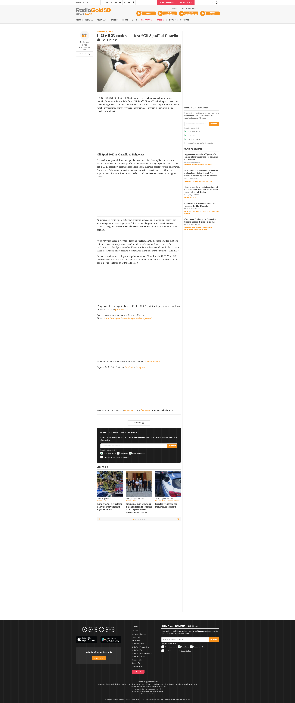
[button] (84, 53)
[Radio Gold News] (146, 13)
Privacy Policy (125, 457)
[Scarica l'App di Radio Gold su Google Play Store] (110, 639)
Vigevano (208, 165)
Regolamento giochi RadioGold (163, 684)
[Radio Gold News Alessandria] (167, 13)
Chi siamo (135, 631)
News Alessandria (109, 453)
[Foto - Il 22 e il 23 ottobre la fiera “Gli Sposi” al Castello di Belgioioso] (139, 68)
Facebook (128, 367)
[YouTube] (111, 2)
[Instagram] (116, 2)
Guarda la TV (187, 2)
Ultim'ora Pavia (138, 650)
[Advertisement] (139, 133)
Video (134, 20)
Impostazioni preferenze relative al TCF (147, 689)
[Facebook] (103, 2)
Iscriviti (172, 446)
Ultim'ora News (138, 643)
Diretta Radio (137, 660)
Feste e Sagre (195, 211)
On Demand (185, 20)
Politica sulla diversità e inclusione (108, 684)
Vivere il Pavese (102, 32)
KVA (189, 700)
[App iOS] (133, 2)
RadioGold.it (120, 700)
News (78, 20)
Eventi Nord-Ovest (138, 453)
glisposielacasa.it (123, 309)
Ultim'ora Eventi (138, 656)
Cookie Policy (153, 682)
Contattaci (138, 671)
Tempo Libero (206, 211)
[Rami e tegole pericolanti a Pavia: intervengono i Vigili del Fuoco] (110, 484)
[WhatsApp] (124, 2)
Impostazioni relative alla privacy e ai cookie (147, 691)
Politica (101, 20)
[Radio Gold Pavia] (93, 11)
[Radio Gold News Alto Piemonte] (188, 13)
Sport (125, 20)
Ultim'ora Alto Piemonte (142, 653)
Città (171, 20)
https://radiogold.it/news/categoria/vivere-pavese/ (128, 318)
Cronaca (89, 20)
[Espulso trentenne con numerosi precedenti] (168, 484)
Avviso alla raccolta (147, 694)
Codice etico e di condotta (130, 684)
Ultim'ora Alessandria (140, 647)
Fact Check (179, 684)
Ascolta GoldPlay (168, 2)
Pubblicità (136, 637)
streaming (128, 410)
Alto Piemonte (197, 227)
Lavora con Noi (137, 666)
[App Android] (129, 2)
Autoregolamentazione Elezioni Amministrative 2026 (147, 686)
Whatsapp (136, 640)
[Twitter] (107, 2)
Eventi (114, 20)
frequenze (145, 410)
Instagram (140, 367)
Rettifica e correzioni (191, 684)
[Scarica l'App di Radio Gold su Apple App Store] (86, 639)
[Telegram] (120, 2)
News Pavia (124, 453)
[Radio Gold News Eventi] (210, 13)
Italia (194, 197)
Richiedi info (98, 658)
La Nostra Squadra (139, 634)
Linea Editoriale (146, 684)
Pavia (111, 32)
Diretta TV (146, 20)
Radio (159, 20)
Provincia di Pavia (173, 501)
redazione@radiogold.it (168, 700)
